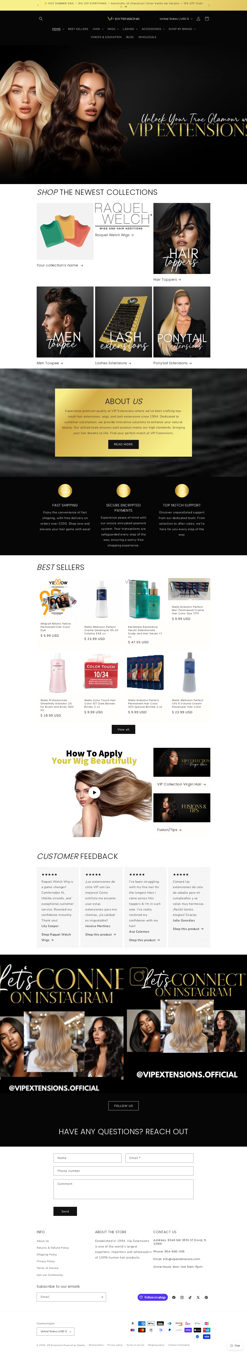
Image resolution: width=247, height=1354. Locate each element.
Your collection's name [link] (58, 265)
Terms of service (135, 1345)
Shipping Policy (47, 1254)
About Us (43, 1241)
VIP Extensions (55, 1345)
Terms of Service (47, 1268)
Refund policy (96, 1345)
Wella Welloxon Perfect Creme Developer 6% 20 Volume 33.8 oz (101, 630)
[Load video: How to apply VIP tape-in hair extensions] (94, 792)
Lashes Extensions (111, 363)
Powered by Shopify (74, 1345)
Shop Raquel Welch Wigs (56, 937)
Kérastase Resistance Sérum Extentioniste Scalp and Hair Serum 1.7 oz (145, 632)
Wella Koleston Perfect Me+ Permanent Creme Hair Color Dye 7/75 (188, 610)
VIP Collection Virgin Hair (179, 784)
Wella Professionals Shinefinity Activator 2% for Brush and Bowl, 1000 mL (57, 705)
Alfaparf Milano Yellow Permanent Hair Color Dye (56, 627)
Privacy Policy (46, 1261)
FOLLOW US (123, 1106)
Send (65, 1211)
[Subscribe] (101, 1297)
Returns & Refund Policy (53, 1248)
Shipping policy (156, 1345)
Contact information (179, 1345)
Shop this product (98, 934)
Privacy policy (115, 1345)
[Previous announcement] (38, 5)
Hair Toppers (165, 279)
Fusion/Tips (167, 829)
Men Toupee (48, 363)
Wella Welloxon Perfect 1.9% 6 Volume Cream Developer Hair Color (187, 704)
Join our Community (50, 1275)
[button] (41, 18)
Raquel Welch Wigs (112, 235)
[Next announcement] (209, 5)
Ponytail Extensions (170, 363)
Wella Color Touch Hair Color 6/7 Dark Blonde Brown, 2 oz (100, 704)
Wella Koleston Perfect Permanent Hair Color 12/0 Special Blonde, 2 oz (145, 704)
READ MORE (123, 444)
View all (123, 729)
